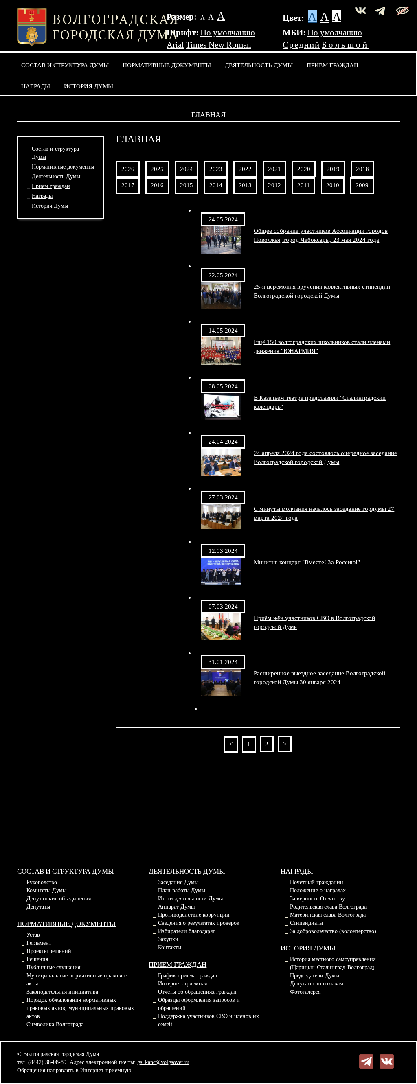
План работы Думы (181, 890)
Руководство (41, 882)
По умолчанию (227, 32)
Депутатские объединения (58, 899)
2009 (362, 185)
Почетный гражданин (316, 882)
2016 (157, 185)
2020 (303, 168)
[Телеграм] (366, 1061)
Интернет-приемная (182, 984)
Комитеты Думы (46, 890)
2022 (245, 168)
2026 (127, 168)
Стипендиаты (306, 923)
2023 (215, 168)
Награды (35, 86)
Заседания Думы (178, 882)
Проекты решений (48, 951)
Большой (345, 45)
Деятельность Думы (259, 64)
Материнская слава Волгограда (328, 915)
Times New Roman (218, 45)
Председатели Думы (314, 975)
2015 (186, 185)
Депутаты (38, 907)
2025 (157, 168)
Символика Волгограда (54, 1024)
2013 (245, 185)
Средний (301, 45)
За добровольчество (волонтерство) (333, 931)
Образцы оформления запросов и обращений (199, 1004)
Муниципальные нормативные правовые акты (76, 979)
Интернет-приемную (105, 1070)
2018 (362, 168)
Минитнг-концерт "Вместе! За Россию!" (307, 561)
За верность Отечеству (317, 899)
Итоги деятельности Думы (190, 899)
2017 (127, 185)
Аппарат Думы (176, 907)
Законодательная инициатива (62, 992)
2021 (274, 168)
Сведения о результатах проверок (198, 923)
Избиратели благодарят (186, 931)
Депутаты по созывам (316, 984)
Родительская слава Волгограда (328, 907)
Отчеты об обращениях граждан (197, 992)
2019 (333, 168)
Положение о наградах (318, 890)
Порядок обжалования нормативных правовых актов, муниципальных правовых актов (80, 1008)
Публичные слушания (53, 967)
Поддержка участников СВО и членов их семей (208, 1020)
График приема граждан (187, 975)
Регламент (38, 943)
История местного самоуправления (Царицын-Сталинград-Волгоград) (332, 963)
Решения (37, 959)
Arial (175, 45)
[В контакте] (387, 1061)
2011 (303, 185)
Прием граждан (332, 64)
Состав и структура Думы (65, 64)
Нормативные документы (167, 64)
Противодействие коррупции (194, 915)
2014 (215, 185)
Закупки (168, 939)
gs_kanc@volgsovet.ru (163, 1062)
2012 (274, 185)
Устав (33, 935)
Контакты (169, 947)
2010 (332, 185)
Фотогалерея (305, 992)
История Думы (88, 86)
